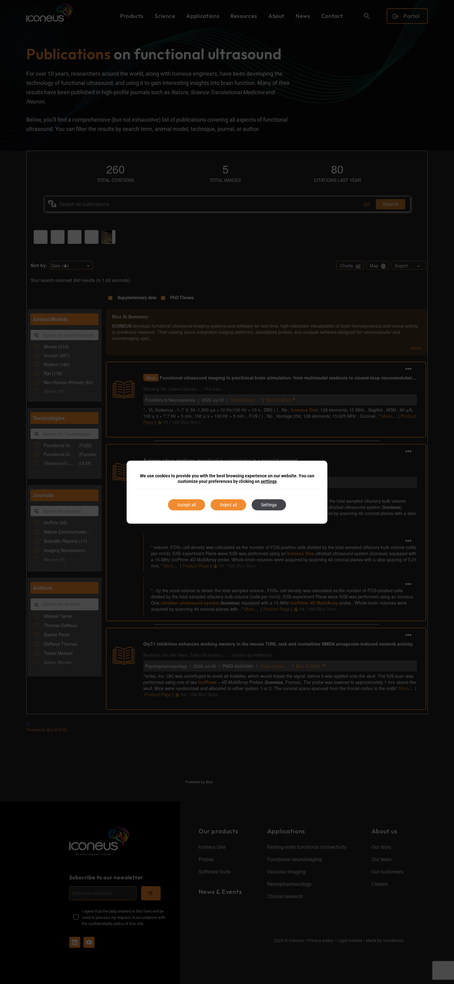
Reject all (228, 504)
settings (269, 481)
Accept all (186, 504)
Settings (269, 504)
